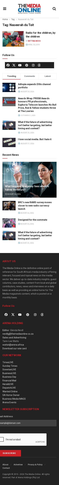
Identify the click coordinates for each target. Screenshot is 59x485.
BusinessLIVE (9, 373)
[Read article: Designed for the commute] (9, 223)
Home (5, 19)
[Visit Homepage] (29, 9)
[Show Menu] (4, 9)
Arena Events (9, 402)
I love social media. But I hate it (34, 139)
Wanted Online (10, 391)
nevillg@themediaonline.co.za (17, 334)
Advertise (18, 464)
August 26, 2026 (14, 194)
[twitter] (14, 65)
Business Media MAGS (14, 399)
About (5, 464)
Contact (6, 468)
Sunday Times (9, 366)
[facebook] (8, 65)
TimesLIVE (7, 362)
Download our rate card (14, 348)
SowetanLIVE (9, 369)
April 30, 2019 (34, 45)
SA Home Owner (11, 395)
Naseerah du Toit (25, 19)
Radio (7, 34)
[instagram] (33, 65)
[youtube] (20, 65)
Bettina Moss (34, 41)
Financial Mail (9, 380)
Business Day (9, 377)
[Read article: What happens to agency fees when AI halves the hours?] (29, 181)
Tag (13, 19)
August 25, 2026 (27, 243)
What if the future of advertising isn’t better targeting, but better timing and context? (35, 125)
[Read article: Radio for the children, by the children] (13, 38)
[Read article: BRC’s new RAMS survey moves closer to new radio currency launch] (9, 205)
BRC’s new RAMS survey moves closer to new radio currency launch (35, 205)
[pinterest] (26, 65)
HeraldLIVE (8, 384)
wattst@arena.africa (13, 344)
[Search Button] (54, 9)
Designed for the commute (32, 219)
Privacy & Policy (35, 464)
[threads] (39, 65)
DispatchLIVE (9, 387)
